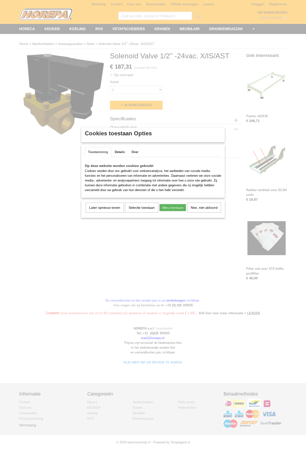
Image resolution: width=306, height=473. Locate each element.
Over (134, 152)
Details (120, 152)
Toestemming (98, 152)
